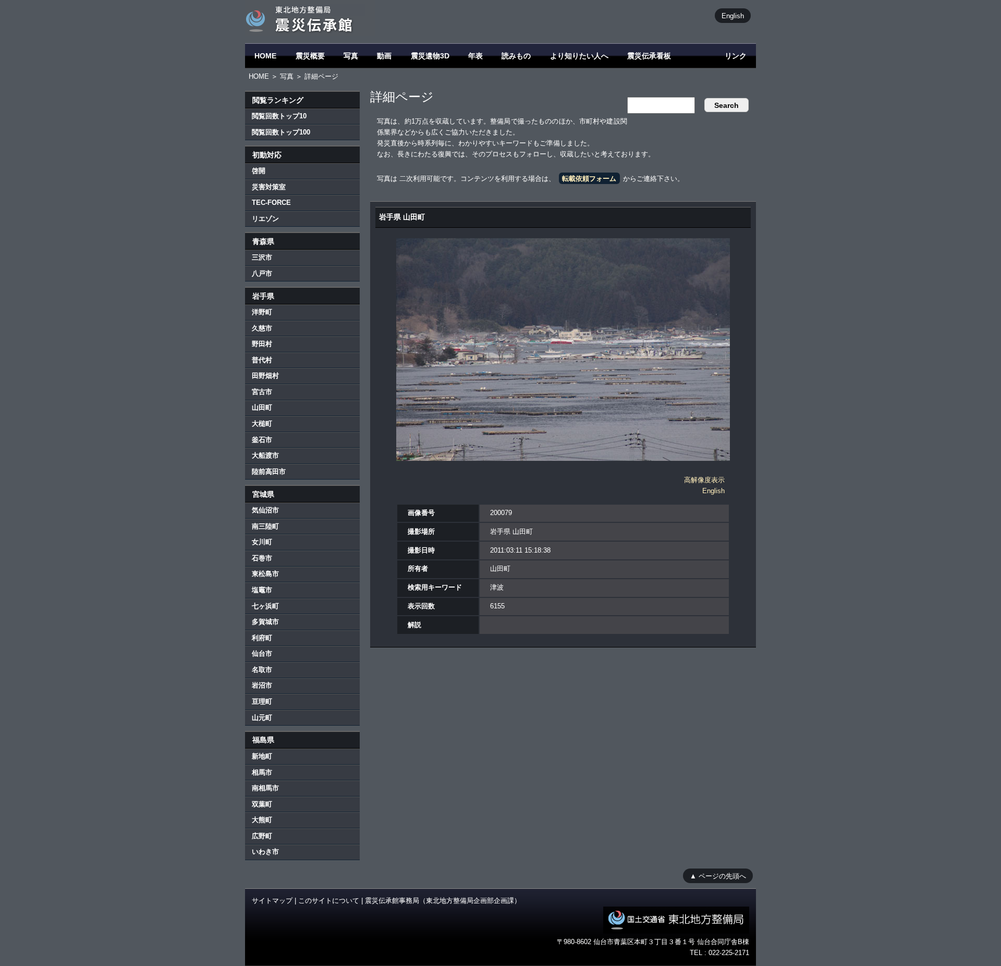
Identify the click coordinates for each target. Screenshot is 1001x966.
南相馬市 (265, 788)
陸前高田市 (269, 471)
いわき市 (265, 851)
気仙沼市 (265, 510)
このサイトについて (328, 900)
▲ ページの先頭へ (718, 875)
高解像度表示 (704, 480)
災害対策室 (269, 187)
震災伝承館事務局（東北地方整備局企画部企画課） (443, 900)
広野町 (262, 836)
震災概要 (310, 56)
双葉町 (262, 804)
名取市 (262, 670)
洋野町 (262, 312)
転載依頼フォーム (589, 178)
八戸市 (262, 273)
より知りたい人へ (579, 56)
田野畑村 (265, 376)
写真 (351, 56)
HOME (265, 56)
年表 (475, 56)
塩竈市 (262, 590)
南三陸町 (265, 526)
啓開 (258, 171)
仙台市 (262, 653)
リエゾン (265, 219)
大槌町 (262, 423)
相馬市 (262, 772)
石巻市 (262, 558)
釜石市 (262, 440)
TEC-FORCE (271, 202)
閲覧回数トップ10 (279, 116)
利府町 (262, 638)
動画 (384, 56)
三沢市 (262, 257)
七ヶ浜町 (265, 606)
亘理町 (262, 701)
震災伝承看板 (649, 56)
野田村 (262, 344)
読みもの (516, 56)
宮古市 (262, 392)
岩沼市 (262, 685)
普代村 (262, 360)
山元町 (262, 718)
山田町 (262, 407)
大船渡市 (265, 455)
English (733, 15)
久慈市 (262, 328)
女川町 (262, 542)
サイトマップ (272, 900)
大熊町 (262, 820)
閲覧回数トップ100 (281, 132)
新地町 (262, 756)
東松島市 (265, 574)
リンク (736, 56)
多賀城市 (265, 622)
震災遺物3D (430, 56)
